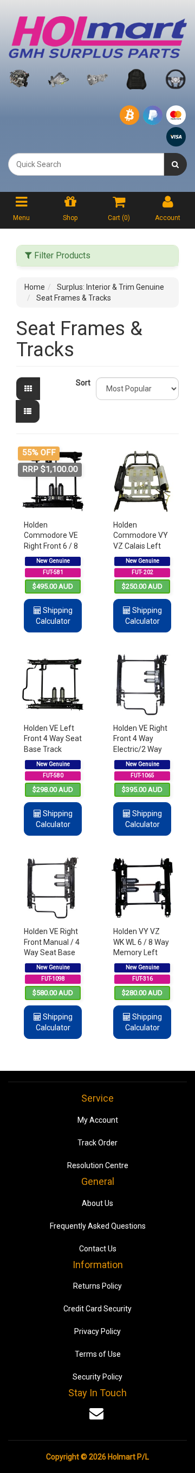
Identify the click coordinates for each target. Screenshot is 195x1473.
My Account (97, 1120)
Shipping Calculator (54, 615)
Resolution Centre (97, 1165)
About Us (97, 1203)
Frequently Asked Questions (98, 1226)
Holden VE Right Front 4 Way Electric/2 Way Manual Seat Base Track (140, 749)
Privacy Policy (97, 1331)
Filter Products (61, 256)
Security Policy (97, 1376)
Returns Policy (97, 1286)
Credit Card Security (97, 1308)
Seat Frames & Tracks (73, 298)
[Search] (175, 164)
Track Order (97, 1142)
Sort (82, 382)
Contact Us (97, 1248)
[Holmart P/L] (97, 34)
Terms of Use (98, 1354)
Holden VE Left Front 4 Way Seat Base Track (53, 739)
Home (34, 287)
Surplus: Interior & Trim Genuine (110, 287)
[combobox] (86, 164)
